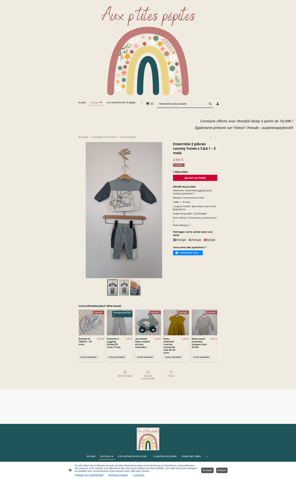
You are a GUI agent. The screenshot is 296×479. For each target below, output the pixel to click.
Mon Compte (125, 375)
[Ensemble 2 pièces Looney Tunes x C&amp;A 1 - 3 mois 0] (112, 287)
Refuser (222, 470)
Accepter (207, 470)
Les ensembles (128, 137)
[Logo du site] (148, 49)
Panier (171, 375)
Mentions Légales (118, 475)
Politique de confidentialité (89, 475)
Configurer (138, 475)
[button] (188, 252)
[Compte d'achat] (218, 104)
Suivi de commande (148, 377)
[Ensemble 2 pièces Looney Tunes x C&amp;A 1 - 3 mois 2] (135, 287)
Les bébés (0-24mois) (104, 137)
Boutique (83, 137)
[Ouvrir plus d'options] (141, 102)
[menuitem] (211, 137)
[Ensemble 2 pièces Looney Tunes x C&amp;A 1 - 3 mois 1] (124, 287)
